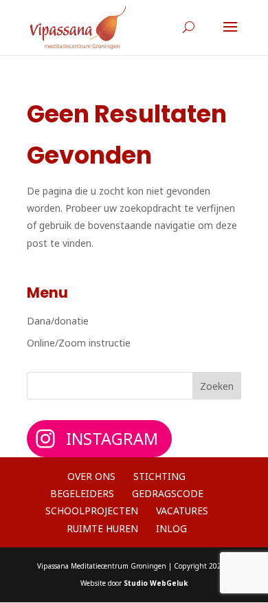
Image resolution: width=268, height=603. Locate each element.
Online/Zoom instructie (79, 342)
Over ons (91, 476)
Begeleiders (82, 493)
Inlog (171, 528)
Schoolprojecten (91, 510)
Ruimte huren (102, 528)
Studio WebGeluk (156, 583)
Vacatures (182, 510)
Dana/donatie (58, 320)
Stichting (159, 476)
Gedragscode (167, 493)
